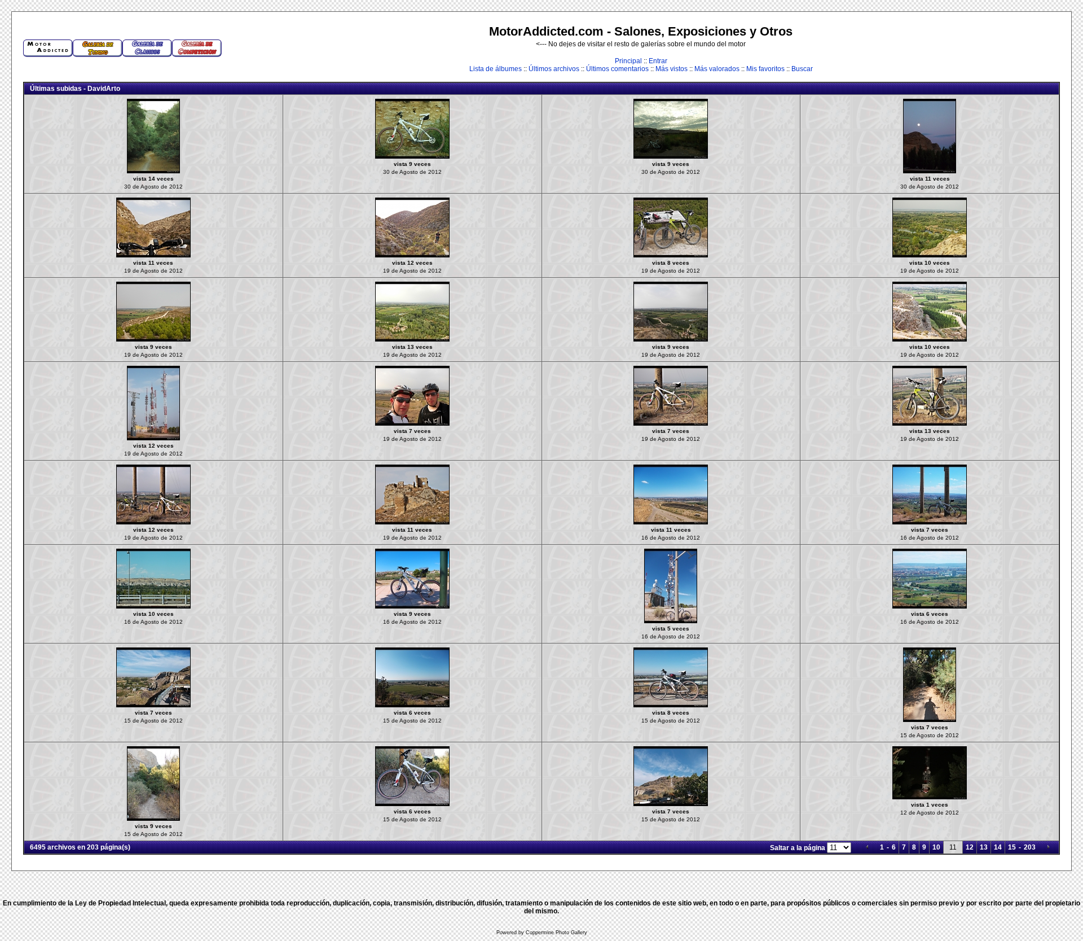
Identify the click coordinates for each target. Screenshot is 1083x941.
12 (970, 847)
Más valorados (716, 69)
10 (936, 847)
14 (998, 847)
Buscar (802, 69)
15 (1012, 847)
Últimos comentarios (617, 69)
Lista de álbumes (495, 69)
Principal (628, 61)
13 (984, 847)
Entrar (658, 61)
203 (1030, 847)
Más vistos (671, 69)
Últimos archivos (554, 69)
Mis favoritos (765, 69)
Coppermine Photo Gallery (556, 932)
